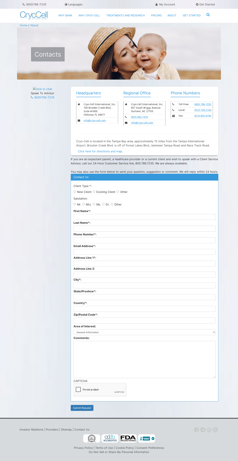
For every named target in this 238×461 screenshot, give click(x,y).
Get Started (206, 4)
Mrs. (88, 204)
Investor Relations (31, 429)
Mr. (79, 204)
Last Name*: (82, 222)
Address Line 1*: (85, 257)
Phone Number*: (85, 234)
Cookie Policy (125, 448)
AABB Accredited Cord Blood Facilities (110, 438)
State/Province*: (85, 291)
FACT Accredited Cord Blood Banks (91, 438)
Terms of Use (104, 448)
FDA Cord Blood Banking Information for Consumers (128, 438)
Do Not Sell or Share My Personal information (119, 452)
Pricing (156, 15)
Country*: (80, 303)
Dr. (107, 204)
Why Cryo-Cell (89, 15)
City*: (77, 279)
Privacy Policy (83, 448)
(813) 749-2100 (202, 110)
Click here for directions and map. (99, 151)
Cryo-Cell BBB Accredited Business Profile (146, 438)
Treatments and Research (125, 15)
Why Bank (65, 15)
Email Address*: (85, 246)
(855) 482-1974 (139, 117)
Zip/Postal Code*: (86, 314)
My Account (166, 4)
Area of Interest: (85, 326)
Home (24, 25)
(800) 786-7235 (202, 104)
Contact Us (81, 429)
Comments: (82, 338)
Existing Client (105, 192)
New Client (84, 192)
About (171, 15)
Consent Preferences (150, 448)
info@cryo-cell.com (95, 120)
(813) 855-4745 (202, 115)
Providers (52, 429)
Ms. (98, 204)
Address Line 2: (84, 268)
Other (124, 192)
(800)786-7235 (36, 4)
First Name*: (82, 211)
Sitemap (66, 429)
